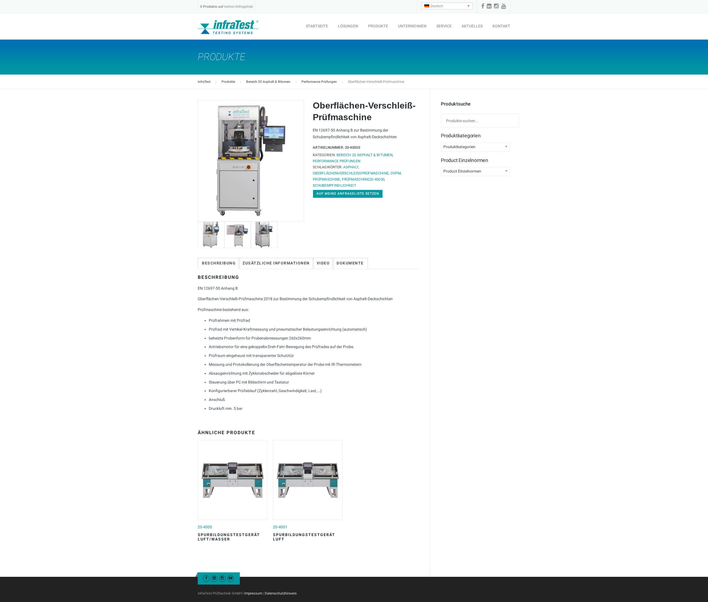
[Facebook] (482, 6)
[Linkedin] (489, 6)
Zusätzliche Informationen (276, 263)
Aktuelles (472, 26)
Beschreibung (219, 263)
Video (323, 263)
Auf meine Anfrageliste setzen (347, 193)
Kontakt (501, 26)
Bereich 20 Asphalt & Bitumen (268, 82)
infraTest (204, 82)
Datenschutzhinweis (281, 593)
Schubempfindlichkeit (334, 185)
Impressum (253, 593)
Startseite (317, 26)
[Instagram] (496, 6)
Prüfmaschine (326, 179)
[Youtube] (230, 578)
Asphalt (350, 167)
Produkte (378, 26)
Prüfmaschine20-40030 (363, 179)
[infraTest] (228, 27)
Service (444, 26)
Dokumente (350, 263)
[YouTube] (503, 6)
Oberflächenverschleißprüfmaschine (351, 173)
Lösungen (348, 26)
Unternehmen (412, 26)
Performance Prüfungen (319, 82)
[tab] (219, 263)
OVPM (396, 173)
